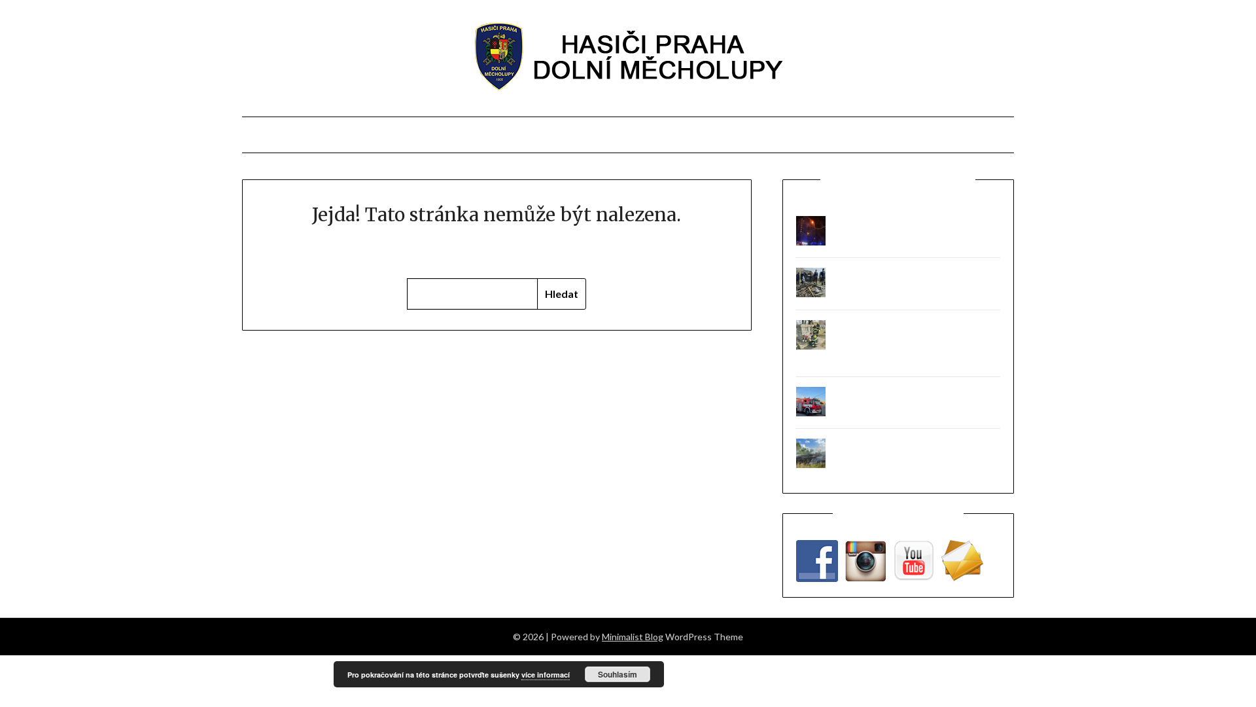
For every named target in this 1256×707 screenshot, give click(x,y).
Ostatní (909, 135)
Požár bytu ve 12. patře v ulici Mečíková (911, 223)
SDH (447, 135)
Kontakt (840, 135)
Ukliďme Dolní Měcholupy (883, 275)
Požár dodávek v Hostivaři (884, 394)
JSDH (400, 135)
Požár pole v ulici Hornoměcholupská (906, 446)
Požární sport (522, 135)
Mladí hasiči (621, 135)
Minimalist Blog (632, 636)
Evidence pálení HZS (736, 135)
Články (344, 135)
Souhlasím (617, 674)
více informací (545, 675)
